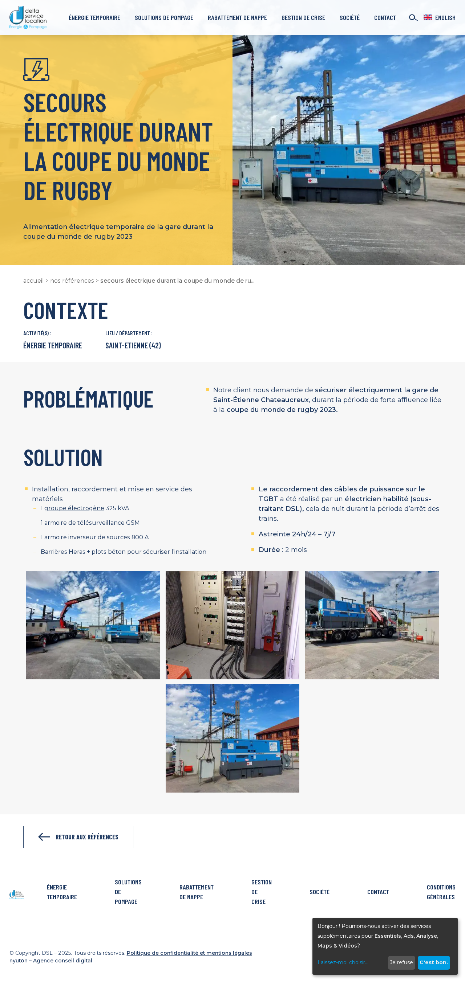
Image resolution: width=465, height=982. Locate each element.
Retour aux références (87, 837)
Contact (385, 17)
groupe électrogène (74, 508)
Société (350, 17)
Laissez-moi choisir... (343, 962)
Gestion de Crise (303, 17)
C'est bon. (434, 962)
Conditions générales (441, 892)
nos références (72, 280)
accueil (33, 280)
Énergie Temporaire (94, 17)
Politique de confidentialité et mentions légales (189, 953)
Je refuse (401, 962)
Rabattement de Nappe (237, 17)
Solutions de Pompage (164, 17)
